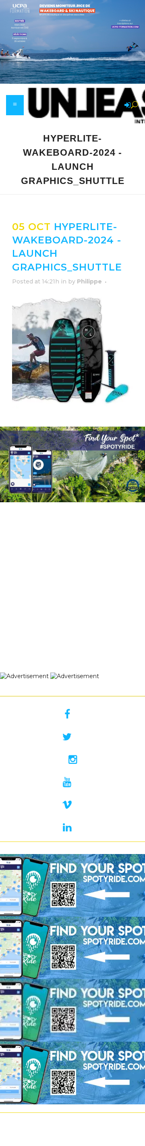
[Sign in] (126, 105)
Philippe (89, 281)
